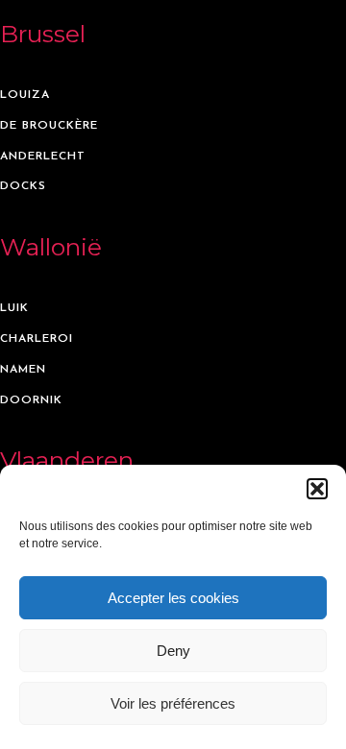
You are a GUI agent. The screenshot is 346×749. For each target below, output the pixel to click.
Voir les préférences (173, 703)
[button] (317, 488)
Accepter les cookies (173, 598)
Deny (173, 650)
